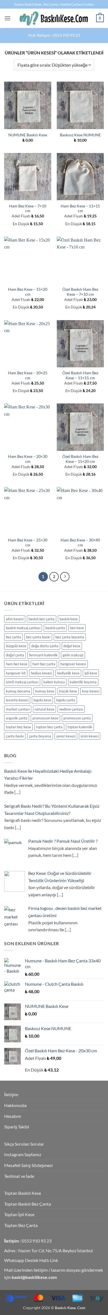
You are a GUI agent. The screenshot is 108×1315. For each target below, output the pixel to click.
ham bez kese (16, 664)
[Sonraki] (65, 576)
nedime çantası (71, 709)
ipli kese (90, 673)
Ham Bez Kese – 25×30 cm (27, 542)
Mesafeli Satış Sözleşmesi (28, 1165)
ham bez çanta (43, 664)
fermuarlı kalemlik (43, 655)
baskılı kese (69, 619)
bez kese (77, 628)
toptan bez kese (18, 727)
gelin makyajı (73, 655)
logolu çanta (65, 700)
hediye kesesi (41, 673)
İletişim (11, 1094)
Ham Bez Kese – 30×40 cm (80, 542)
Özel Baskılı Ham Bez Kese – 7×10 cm (80, 292)
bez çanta (13, 637)
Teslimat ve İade (19, 1176)
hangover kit (16, 673)
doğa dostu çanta (44, 646)
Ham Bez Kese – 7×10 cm (27, 208)
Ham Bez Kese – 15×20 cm (27, 292)
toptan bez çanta (49, 727)
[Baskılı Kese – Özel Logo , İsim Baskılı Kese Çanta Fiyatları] (53, 18)
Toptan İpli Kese (19, 1214)
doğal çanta (15, 655)
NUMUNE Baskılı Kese (27, 135)
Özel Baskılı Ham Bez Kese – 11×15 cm (80, 375)
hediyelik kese (68, 673)
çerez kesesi (66, 736)
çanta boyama (40, 736)
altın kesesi (15, 619)
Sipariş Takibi (16, 1126)
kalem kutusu (54, 682)
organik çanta (16, 718)
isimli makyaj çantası (22, 682)
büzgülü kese (16, 646)
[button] (7, 18)
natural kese (44, 709)
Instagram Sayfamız (22, 1154)
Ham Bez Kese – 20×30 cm (27, 459)
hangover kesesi (73, 664)
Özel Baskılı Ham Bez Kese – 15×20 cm (80, 459)
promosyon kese (45, 718)
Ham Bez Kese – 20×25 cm (27, 375)
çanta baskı (15, 736)
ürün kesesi (90, 736)
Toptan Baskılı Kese (22, 1193)
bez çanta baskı (38, 637)
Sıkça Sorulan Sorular (24, 1143)
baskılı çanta (55, 628)
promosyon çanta (77, 718)
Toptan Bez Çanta (21, 1225)
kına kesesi (90, 691)
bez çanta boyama (69, 637)
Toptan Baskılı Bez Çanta (27, 1203)
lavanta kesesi (17, 700)
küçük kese (68, 691)
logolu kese (42, 700)
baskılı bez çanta (42, 619)
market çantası (18, 709)
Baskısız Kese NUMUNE (80, 135)
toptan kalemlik (80, 727)
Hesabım (12, 1116)
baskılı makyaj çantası (23, 628)
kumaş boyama (18, 691)
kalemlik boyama (83, 682)
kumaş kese (44, 691)
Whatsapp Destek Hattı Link (31, 1260)
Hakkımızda (15, 1105)
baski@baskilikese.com (34, 1277)
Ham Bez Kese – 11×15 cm (80, 208)
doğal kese (71, 646)
